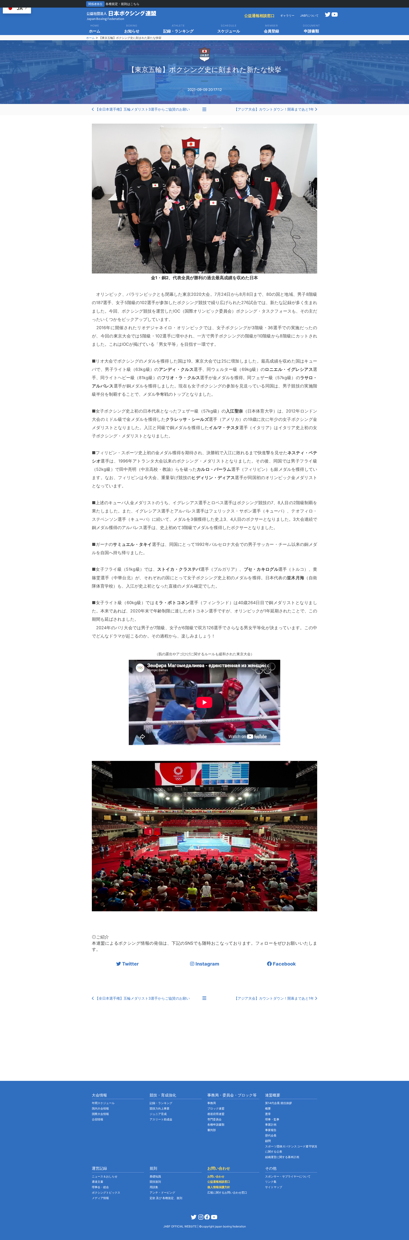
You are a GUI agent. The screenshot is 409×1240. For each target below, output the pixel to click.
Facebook (284, 964)
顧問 (268, 1141)
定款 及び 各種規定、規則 (166, 1198)
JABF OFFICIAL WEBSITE (180, 1226)
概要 (268, 1108)
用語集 (154, 1187)
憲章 (268, 1114)
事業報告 (270, 1130)
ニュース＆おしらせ (104, 1176)
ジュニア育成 (158, 1114)
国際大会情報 (100, 1114)
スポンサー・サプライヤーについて (288, 1176)
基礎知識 (155, 1176)
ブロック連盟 (215, 1108)
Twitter (130, 964)
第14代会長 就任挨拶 (278, 1103)
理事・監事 (272, 1119)
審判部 (211, 1130)
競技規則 (155, 1181)
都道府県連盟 (215, 1114)
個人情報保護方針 (218, 1187)
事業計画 (270, 1124)
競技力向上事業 (159, 1108)
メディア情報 (100, 1198)
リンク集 (270, 1181)
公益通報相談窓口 (259, 15)
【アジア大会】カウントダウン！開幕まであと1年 (274, 109)
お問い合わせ (215, 1176)
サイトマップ (273, 1187)
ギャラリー (287, 15)
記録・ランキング (161, 1103)
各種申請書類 (215, 1124)
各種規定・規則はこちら (122, 4)
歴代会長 (270, 1135)
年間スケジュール (103, 1103)
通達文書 (97, 1181)
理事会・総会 (100, 1187)
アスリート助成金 (161, 1119)
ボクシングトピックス (106, 1192)
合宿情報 (97, 1119)
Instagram (206, 964)
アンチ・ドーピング (162, 1192)
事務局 (211, 1103)
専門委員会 (214, 1119)
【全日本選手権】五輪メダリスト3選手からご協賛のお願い (142, 109)
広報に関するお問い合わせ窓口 (227, 1192)
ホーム (90, 38)
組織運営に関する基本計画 (282, 1157)
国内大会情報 (100, 1108)
